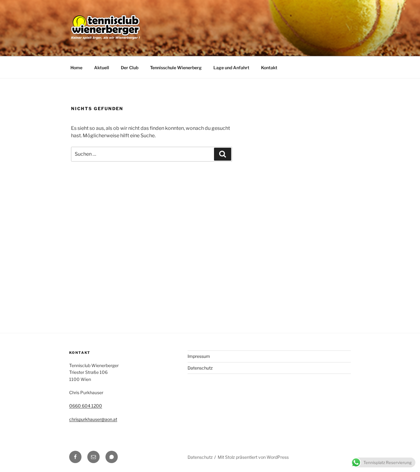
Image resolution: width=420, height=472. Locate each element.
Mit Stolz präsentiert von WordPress (253, 457)
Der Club (129, 67)
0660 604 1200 (85, 405)
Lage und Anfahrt (231, 67)
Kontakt (269, 67)
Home (76, 67)
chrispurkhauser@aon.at (93, 419)
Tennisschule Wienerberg (176, 67)
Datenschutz (200, 367)
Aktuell (101, 67)
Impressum (199, 356)
